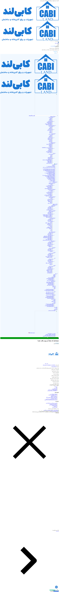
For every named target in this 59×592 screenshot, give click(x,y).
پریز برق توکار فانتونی (54, 395)
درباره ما (55, 386)
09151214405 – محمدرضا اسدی (52, 389)
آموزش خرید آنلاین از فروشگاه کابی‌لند (51, 403)
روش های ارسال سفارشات (53, 404)
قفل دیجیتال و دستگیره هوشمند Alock (51, 397)
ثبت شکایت (55, 406)
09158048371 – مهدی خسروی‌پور (52, 390)
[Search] (58, 42)
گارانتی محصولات (54, 405)
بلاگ (56, 387)
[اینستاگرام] (56, 410)
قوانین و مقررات (54, 407)
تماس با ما (55, 388)
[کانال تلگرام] (49, 410)
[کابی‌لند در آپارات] (45, 410)
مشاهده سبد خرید (56, 591)
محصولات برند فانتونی (54, 396)
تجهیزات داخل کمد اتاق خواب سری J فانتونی (50, 399)
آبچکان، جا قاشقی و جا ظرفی (52, 394)
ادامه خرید (52, 591)
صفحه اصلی (55, 51)
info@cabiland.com (54, 366)
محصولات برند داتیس (54, 398)
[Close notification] (58, 338)
